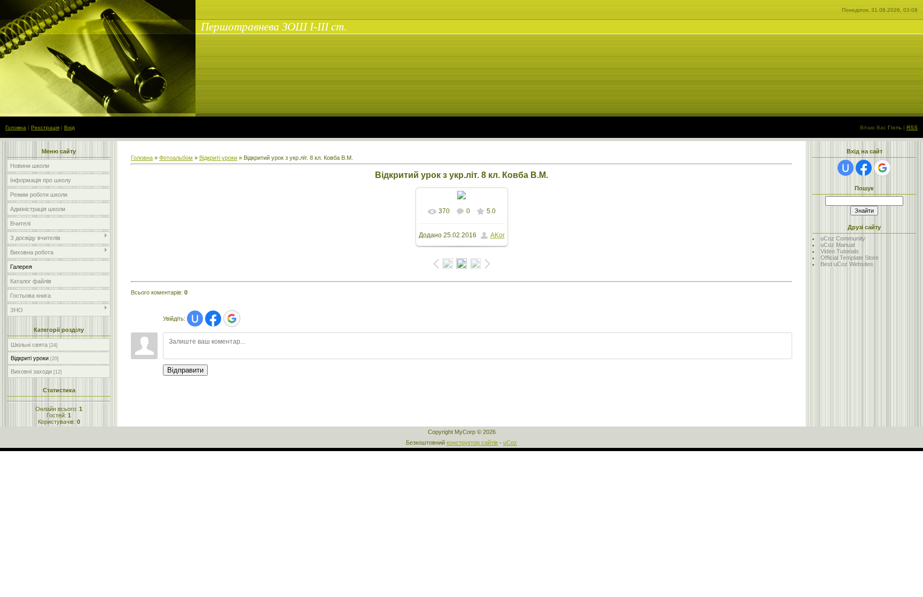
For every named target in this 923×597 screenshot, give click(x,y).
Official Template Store (849, 257)
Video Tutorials (839, 251)
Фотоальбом (176, 157)
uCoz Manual (837, 245)
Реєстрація (45, 127)
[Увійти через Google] (231, 318)
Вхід (69, 127)
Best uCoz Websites (846, 264)
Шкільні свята (29, 345)
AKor (497, 235)
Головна (15, 127)
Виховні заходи (31, 371)
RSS (912, 127)
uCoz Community (842, 238)
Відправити (185, 370)
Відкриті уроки (30, 358)
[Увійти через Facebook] (213, 319)
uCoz (510, 442)
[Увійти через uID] (195, 319)
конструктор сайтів (472, 442)
